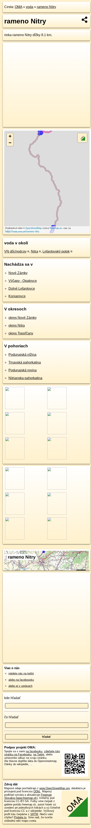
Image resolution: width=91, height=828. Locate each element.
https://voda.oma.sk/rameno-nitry (22, 231)
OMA (18, 7)
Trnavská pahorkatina (24, 362)
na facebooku (34, 751)
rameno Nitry (46, 7)
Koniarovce (17, 296)
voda (29, 7)
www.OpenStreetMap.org (54, 788)
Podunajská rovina (22, 370)
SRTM (34, 814)
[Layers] (82, 137)
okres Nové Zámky (22, 317)
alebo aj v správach (20, 685)
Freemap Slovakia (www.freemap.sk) (28, 796)
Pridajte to (20, 817)
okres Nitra (16, 325)
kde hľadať (12, 698)
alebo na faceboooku (21, 679)
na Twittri (38, 754)
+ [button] (10, 136)
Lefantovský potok (56, 251)
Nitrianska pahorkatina (25, 378)
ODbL (36, 791)
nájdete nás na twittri (21, 673)
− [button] (10, 142)
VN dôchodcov (15, 251)
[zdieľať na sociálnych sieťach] (84, 19)
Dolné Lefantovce (21, 288)
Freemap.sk (56, 228)
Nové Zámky (18, 273)
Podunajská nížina (22, 354)
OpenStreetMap (33, 228)
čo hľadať (11, 717)
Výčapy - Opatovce (22, 281)
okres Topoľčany (20, 333)
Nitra (34, 251)
